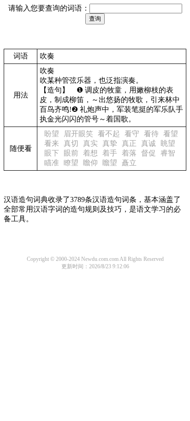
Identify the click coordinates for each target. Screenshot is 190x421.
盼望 (51, 134)
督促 (148, 153)
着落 (129, 153)
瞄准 (51, 163)
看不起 (109, 134)
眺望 (167, 143)
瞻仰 (90, 163)
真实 (90, 143)
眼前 (71, 153)
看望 (170, 134)
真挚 (109, 143)
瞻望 (109, 163)
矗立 (129, 163)
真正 (129, 143)
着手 (109, 153)
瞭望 (71, 163)
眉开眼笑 (78, 134)
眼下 (51, 153)
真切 (71, 143)
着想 (90, 153)
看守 (132, 134)
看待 (151, 134)
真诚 (148, 143)
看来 (51, 143)
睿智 (167, 153)
